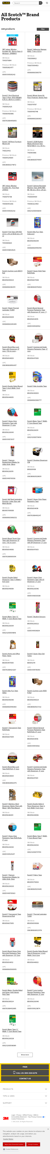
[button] (11, 1149)
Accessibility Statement (19, 1117)
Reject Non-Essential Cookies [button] (14, 1144)
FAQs (25, 1067)
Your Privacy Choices (35, 1117)
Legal (13, 1115)
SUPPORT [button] (7, 1103)
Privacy (19, 1115)
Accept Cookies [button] (33, 1144)
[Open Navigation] (47, 3)
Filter (43, 29)
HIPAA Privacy (27, 1115)
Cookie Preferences (17, 1119)
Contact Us (25, 1078)
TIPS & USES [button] (9, 1096)
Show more (25, 1055)
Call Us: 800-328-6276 (26, 1073)
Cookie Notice (8, 1139)
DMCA (35, 1115)
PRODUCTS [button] (8, 1089)
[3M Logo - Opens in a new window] (6, 3)
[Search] (40, 3)
